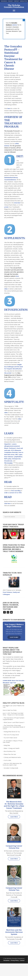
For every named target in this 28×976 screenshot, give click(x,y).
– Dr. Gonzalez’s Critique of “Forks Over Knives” (12, 741)
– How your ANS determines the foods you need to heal (12, 764)
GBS (16, 454)
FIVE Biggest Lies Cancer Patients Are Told (13, 706)
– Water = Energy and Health (11, 748)
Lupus (20, 454)
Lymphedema (18, 456)
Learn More (14, 817)
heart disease (8, 456)
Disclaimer (7, 960)
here (9, 108)
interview (17, 203)
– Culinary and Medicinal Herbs (12, 757)
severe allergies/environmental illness (12, 446)
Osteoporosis (16, 459)
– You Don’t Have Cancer (10, 738)
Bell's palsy (7, 459)
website (14, 25)
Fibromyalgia (8, 463)
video (6, 289)
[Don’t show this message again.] (24, 20)
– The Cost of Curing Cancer (11, 735)
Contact (22, 960)
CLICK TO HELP (14, 637)
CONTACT (16, 1)
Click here (7, 503)
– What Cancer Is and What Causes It (13, 722)
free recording (15, 490)
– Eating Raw (6, 745)
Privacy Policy (15, 960)
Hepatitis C (7, 444)
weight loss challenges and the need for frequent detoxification (13, 367)
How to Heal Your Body (9, 710)
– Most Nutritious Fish (9, 751)
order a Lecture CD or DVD (13, 492)
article (6, 207)
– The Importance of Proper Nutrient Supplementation (13, 718)
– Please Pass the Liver (9, 754)
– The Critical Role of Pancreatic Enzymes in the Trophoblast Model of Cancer (14, 727)
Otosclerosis (8, 461)
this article (7, 373)
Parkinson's (12, 448)
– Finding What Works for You (11, 731)
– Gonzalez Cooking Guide (10, 768)
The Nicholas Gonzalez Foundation (14, 6)
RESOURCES (4, 1)
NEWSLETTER (23, 1)
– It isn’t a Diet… (7, 760)
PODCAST (10, 1)
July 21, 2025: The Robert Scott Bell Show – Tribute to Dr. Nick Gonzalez (13, 714)
